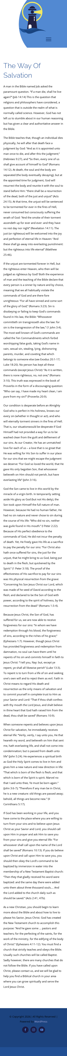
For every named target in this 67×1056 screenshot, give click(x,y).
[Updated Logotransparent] (32, 3)
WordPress (40, 1021)
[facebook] (25, 1030)
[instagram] (33, 1030)
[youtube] (42, 1030)
